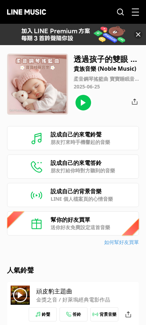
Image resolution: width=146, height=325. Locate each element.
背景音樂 (108, 314)
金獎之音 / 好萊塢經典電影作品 (73, 299)
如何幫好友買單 (121, 242)
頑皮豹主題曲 (54, 291)
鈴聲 (46, 314)
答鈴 (77, 314)
